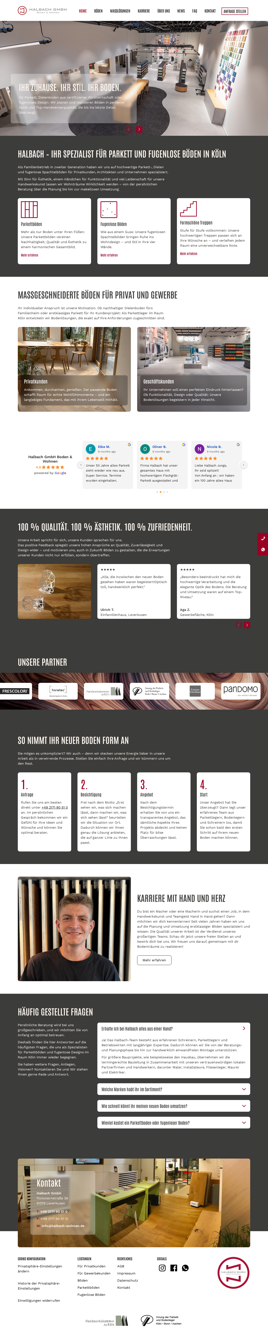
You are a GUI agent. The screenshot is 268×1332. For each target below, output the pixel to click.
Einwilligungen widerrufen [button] (39, 1301)
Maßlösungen (120, 10)
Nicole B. (214, 447)
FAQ (194, 10)
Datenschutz (127, 1280)
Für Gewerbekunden (94, 1273)
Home (83, 10)
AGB (120, 1266)
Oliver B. (159, 447)
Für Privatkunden (91, 1266)
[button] (139, 129)
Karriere (144, 10)
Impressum (126, 1273)
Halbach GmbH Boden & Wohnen (50, 459)
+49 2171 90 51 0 (55, 807)
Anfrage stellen (235, 11)
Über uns (163, 10)
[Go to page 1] (160, 492)
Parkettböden (88, 1288)
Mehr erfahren (29, 255)
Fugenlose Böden (91, 1295)
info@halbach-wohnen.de (63, 1226)
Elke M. (104, 447)
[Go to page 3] (167, 492)
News (181, 10)
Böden (98, 10)
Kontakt (210, 10)
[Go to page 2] (164, 492)
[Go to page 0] (157, 492)
